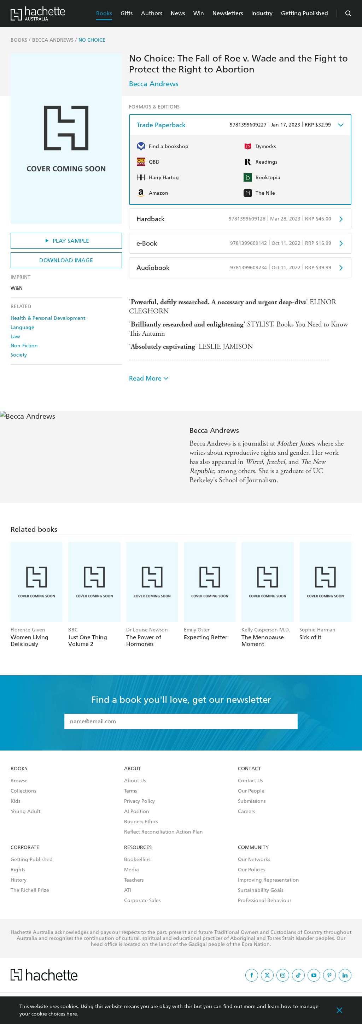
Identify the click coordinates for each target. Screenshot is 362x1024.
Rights (18, 869)
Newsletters (227, 13)
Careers (246, 811)
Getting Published (304, 13)
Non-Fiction (24, 346)
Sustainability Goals (260, 890)
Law (15, 337)
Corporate (25, 847)
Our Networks (254, 859)
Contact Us (250, 780)
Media (131, 869)
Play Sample (71, 240)
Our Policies (251, 869)
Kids (15, 801)
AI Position (136, 811)
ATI (127, 890)
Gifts (127, 13)
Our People (251, 791)
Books (104, 13)
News (178, 13)
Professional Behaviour (264, 900)
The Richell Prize (30, 890)
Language (22, 327)
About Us (135, 780)
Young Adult (25, 811)
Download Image (66, 260)
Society (19, 355)
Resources (138, 847)
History (19, 880)
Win (198, 13)
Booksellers (137, 859)
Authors (151, 13)
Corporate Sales (142, 900)
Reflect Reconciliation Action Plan (163, 832)
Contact (249, 768)
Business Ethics (141, 821)
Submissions (251, 801)
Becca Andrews (154, 84)
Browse (19, 780)
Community (253, 847)
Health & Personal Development (48, 318)
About (132, 768)
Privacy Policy (139, 801)
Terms (130, 791)
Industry (262, 13)
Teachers (134, 880)
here (71, 1014)
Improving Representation (268, 880)
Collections (23, 791)
